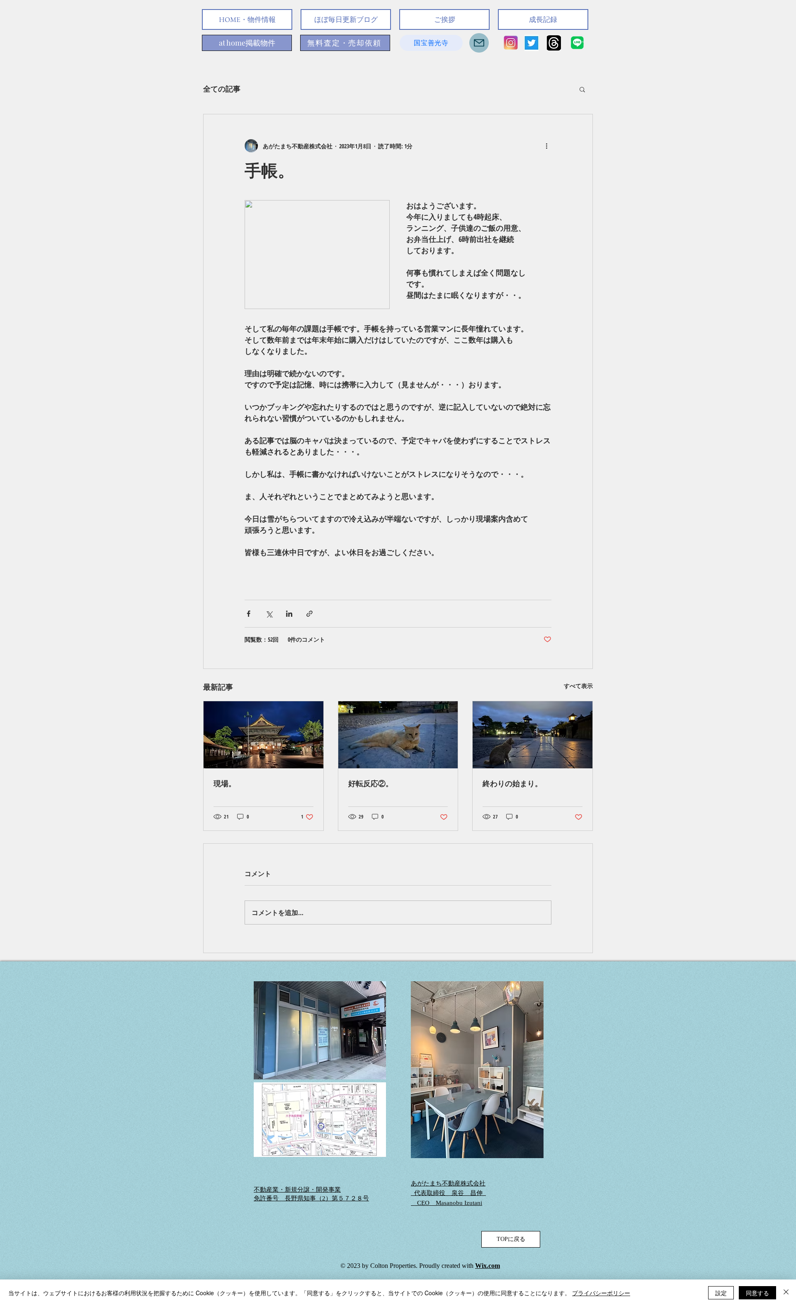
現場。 (225, 783)
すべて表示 (578, 686)
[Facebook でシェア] (248, 614)
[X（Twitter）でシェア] (269, 614)
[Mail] (479, 43)
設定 (721, 1293)
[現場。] (263, 734)
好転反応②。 (370, 783)
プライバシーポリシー (601, 1293)
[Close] (786, 1292)
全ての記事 (221, 89)
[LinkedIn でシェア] (289, 614)
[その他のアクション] (546, 146)
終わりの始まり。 (512, 783)
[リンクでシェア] (309, 614)
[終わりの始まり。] (532, 734)
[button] (582, 89)
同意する (757, 1293)
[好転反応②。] (398, 734)
